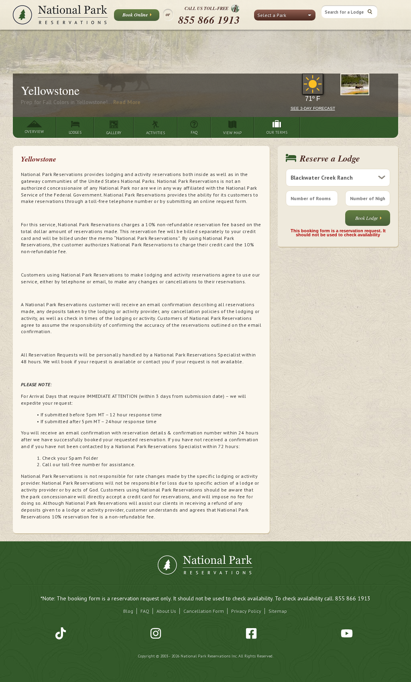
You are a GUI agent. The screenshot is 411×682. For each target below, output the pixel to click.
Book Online (135, 14)
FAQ (144, 611)
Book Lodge (366, 218)
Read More (126, 102)
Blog (128, 611)
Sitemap (278, 611)
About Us (166, 611)
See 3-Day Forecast (313, 108)
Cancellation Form (203, 611)
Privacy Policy (246, 611)
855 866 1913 (209, 19)
